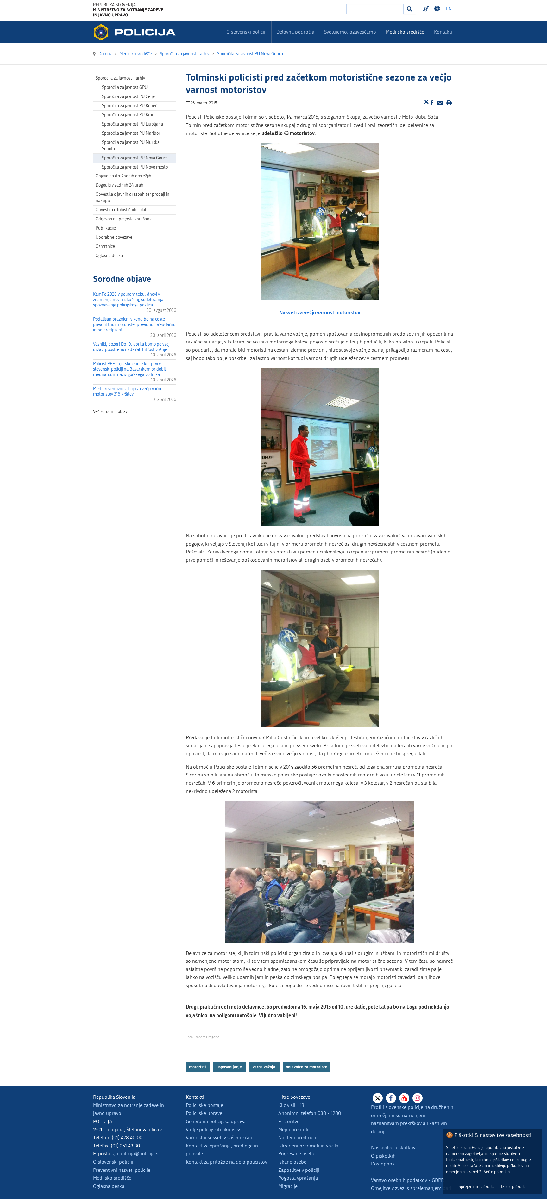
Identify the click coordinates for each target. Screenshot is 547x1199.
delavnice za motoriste (306, 1067)
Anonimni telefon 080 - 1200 (309, 1113)
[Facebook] (391, 1098)
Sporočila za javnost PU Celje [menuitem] (128, 96)
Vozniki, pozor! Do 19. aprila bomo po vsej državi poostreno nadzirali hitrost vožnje (131, 347)
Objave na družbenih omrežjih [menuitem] (123, 176)
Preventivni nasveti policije (121, 1170)
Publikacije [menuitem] (106, 228)
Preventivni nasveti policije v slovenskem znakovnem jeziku (427, 9)
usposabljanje (230, 1067)
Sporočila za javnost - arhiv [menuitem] (120, 78)
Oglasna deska (109, 255)
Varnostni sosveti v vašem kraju (220, 1137)
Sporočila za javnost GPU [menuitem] (125, 87)
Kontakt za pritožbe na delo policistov (226, 1162)
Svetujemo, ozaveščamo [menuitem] (350, 32)
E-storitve (288, 1121)
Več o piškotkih (497, 1172)
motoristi (198, 1067)
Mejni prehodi (293, 1130)
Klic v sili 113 (291, 1105)
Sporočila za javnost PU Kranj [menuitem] (128, 115)
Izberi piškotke (514, 1186)
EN (449, 9)
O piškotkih (383, 1156)
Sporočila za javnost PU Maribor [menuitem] (131, 133)
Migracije (288, 1186)
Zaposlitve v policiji (298, 1170)
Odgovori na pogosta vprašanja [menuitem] (124, 219)
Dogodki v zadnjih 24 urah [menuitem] (119, 185)
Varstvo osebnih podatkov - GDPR (407, 1180)
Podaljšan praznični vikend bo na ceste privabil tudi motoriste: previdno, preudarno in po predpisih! (134, 325)
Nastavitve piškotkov (393, 1148)
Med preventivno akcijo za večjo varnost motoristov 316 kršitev (129, 391)
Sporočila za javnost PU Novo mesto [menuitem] (135, 167)
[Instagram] (417, 1098)
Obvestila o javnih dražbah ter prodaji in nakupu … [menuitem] (132, 197)
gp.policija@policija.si (136, 1154)
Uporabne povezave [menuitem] (114, 237)
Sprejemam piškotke (477, 1186)
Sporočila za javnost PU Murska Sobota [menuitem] (131, 145)
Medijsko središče (112, 1178)
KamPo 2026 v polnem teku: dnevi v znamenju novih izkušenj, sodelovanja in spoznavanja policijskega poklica (130, 300)
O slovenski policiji (113, 1162)
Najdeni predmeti (297, 1137)
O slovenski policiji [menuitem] (246, 32)
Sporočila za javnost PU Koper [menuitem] (129, 105)
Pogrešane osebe (296, 1154)
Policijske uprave (204, 1113)
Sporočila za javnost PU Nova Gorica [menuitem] (135, 158)
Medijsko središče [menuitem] (405, 32)
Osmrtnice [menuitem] (105, 246)
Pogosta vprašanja (298, 1178)
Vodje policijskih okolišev (213, 1130)
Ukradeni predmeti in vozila (308, 1146)
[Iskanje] (409, 9)
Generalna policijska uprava (216, 1121)
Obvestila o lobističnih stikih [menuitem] (122, 210)
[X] (378, 1098)
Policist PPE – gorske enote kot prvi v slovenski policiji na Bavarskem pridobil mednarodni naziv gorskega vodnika (129, 369)
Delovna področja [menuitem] (295, 32)
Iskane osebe (292, 1162)
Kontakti (443, 32)
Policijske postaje (204, 1105)
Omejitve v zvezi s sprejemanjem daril (412, 1188)
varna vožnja (264, 1067)
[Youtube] (404, 1098)
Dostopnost (438, 9)
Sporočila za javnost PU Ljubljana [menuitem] (132, 124)
